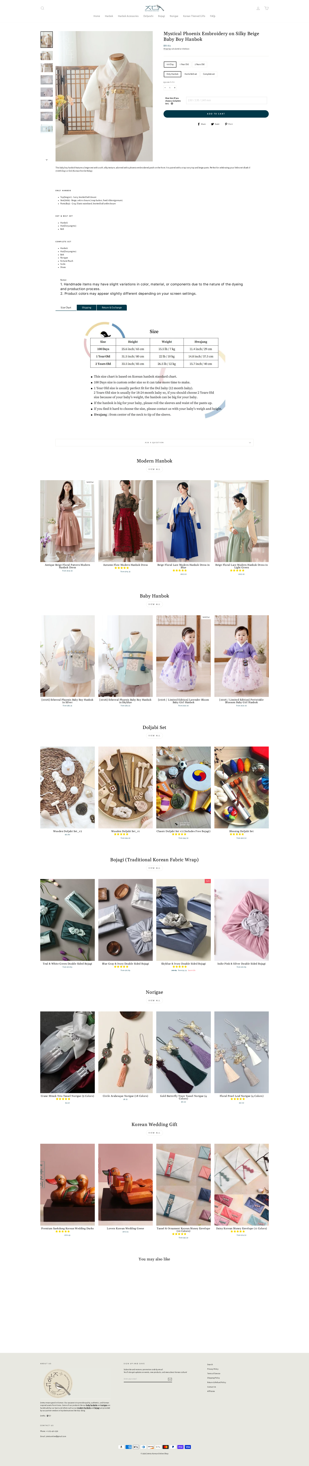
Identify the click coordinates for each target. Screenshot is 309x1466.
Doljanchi (148, 16)
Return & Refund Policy (216, 1382)
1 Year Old (184, 64)
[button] (122, 568)
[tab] (66, 308)
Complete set (209, 74)
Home (97, 16)
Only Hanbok (172, 74)
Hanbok (109, 16)
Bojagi (161, 16)
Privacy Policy (212, 1369)
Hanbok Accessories (128, 16)
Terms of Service (213, 1373)
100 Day (170, 64)
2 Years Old (200, 64)
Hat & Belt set (191, 74)
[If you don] (172, 103)
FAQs (212, 16)
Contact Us (211, 1387)
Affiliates (211, 1391)
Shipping (167, 49)
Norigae (174, 16)
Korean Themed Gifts (194, 16)
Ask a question (154, 442)
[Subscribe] (170, 1379)
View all (155, 469)
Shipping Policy (213, 1378)
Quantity (169, 82)
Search (210, 1364)
